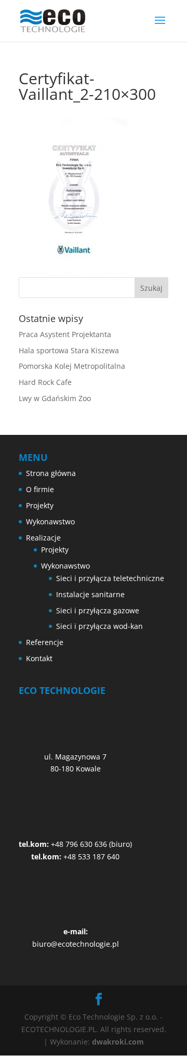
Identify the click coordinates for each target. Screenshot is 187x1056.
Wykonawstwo (50, 521)
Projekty (40, 505)
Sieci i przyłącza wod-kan (99, 626)
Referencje (44, 642)
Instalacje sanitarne (90, 594)
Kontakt (39, 658)
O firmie (40, 489)
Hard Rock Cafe (45, 382)
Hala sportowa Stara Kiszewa (69, 350)
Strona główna (51, 473)
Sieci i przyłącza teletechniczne (110, 578)
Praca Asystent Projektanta (65, 334)
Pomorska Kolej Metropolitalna (72, 366)
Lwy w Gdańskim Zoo (55, 398)
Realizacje (43, 538)
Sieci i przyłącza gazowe (97, 610)
